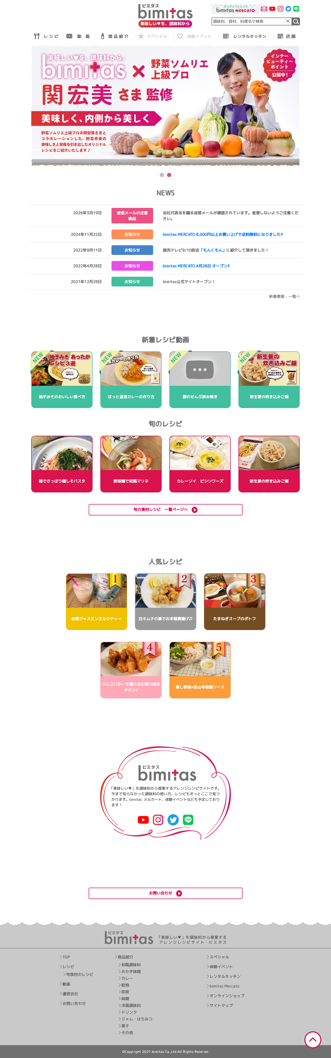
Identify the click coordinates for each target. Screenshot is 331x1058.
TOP (66, 957)
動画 (66, 984)
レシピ (68, 966)
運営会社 (70, 993)
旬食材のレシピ (79, 974)
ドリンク (129, 1012)
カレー (127, 978)
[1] (296, 21)
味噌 (125, 998)
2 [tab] (169, 175)
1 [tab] (161, 175)
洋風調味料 (131, 1005)
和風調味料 (131, 964)
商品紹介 (125, 957)
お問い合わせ (74, 1003)
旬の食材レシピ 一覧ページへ (163, 509)
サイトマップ (221, 1005)
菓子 (125, 1025)
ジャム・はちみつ (136, 1019)
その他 (127, 1032)
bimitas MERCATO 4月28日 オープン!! (196, 265)
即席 (125, 992)
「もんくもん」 (212, 250)
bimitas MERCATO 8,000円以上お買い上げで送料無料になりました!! (223, 234)
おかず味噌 (131, 971)
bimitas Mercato (224, 986)
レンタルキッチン (225, 976)
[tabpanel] (165, 105)
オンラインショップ (227, 995)
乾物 (125, 985)
